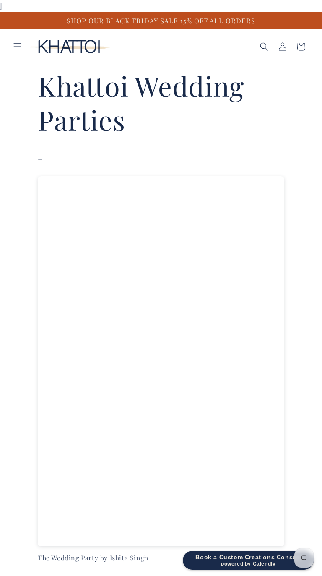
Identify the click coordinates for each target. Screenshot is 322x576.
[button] (17, 46)
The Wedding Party (68, 557)
